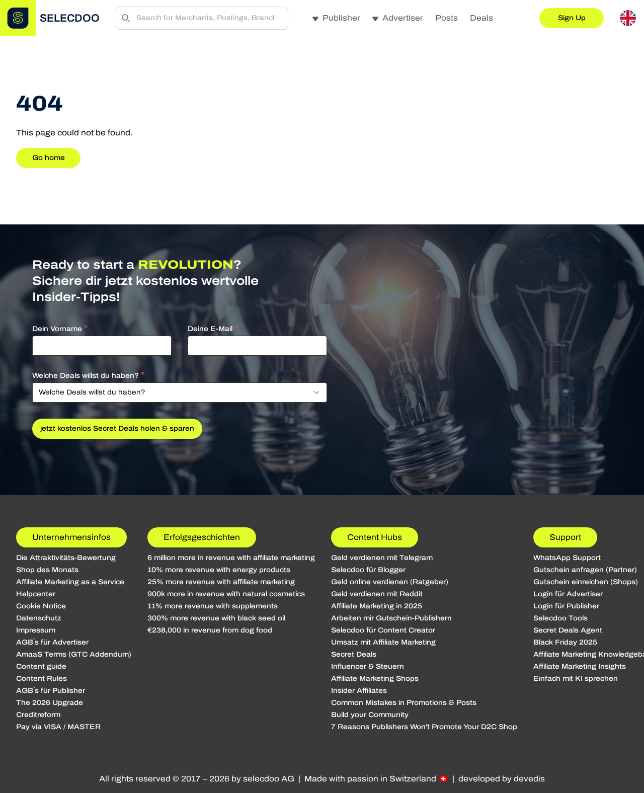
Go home (48, 158)
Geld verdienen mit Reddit (377, 594)
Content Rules (41, 678)
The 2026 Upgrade (49, 702)
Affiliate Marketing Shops (375, 678)
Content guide (41, 666)
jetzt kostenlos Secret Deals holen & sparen (117, 428)
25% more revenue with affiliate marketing (221, 582)
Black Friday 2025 (565, 642)
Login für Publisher (566, 606)
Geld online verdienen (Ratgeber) (389, 582)
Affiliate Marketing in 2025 (376, 606)
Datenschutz (38, 618)
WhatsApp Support (567, 558)
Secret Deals (353, 654)
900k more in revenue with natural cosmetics (226, 594)
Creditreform (38, 715)
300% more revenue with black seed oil (216, 618)
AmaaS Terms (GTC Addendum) (73, 654)
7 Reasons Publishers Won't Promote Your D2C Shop (424, 727)
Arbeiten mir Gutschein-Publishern (391, 618)
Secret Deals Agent (567, 630)
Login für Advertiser (568, 594)
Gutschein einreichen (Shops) (585, 582)
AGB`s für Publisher (50, 690)
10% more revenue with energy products (218, 570)
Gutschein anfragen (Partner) (585, 570)
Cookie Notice (41, 606)
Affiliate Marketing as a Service (70, 582)
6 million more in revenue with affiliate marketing (231, 558)
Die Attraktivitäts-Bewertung (66, 558)
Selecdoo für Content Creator (383, 630)
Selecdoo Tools (560, 618)
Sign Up (572, 18)
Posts (446, 18)
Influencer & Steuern (367, 666)
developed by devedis (501, 778)
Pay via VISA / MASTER (58, 727)
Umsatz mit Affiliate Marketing (383, 642)
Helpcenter (35, 594)
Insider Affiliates (359, 690)
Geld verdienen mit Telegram (382, 558)
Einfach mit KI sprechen (575, 678)
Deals (481, 18)
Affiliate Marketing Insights (579, 666)
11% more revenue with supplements (212, 606)
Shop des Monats (47, 570)
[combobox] (179, 392)
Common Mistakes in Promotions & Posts (403, 702)
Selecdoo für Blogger (368, 570)
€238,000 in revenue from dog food (209, 630)
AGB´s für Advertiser (52, 642)
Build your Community (370, 715)
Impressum (35, 630)
